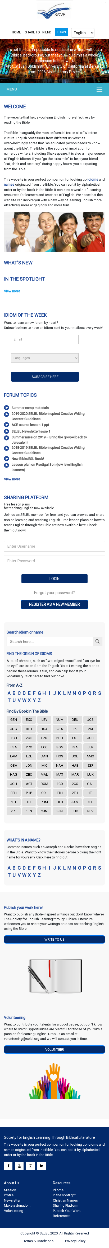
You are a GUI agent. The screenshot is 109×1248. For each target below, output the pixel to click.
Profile (8, 1195)
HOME (16, 32)
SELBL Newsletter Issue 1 (31, 431)
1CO (60, 784)
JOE (75, 756)
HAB (75, 765)
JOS (90, 720)
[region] (54, 61)
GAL (90, 784)
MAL (44, 774)
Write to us (54, 939)
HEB (60, 802)
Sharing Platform (65, 1205)
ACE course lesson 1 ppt (30, 425)
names (9, 184)
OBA (13, 765)
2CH (29, 738)
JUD (75, 811)
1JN (29, 811)
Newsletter (12, 1200)
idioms (93, 179)
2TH (75, 793)
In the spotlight (64, 1195)
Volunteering (13, 1211)
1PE (90, 802)
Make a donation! (17, 1205)
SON (59, 747)
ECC (44, 747)
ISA (75, 747)
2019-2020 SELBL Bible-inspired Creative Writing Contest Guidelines (48, 416)
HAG (13, 774)
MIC (44, 765)
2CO (75, 784)
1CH (14, 738)
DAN (44, 756)
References (61, 1216)
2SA (60, 729)
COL (44, 793)
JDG (13, 729)
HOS (59, 756)
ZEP (90, 765)
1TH (60, 793)
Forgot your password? (54, 592)
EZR (44, 738)
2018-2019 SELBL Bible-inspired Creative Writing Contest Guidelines (48, 450)
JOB (90, 738)
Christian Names (65, 1200)
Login (61, 32)
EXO (29, 720)
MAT (59, 774)
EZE (29, 756)
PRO (29, 747)
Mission (10, 1190)
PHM (44, 802)
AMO (90, 756)
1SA (44, 729)
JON (29, 765)
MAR (75, 774)
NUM (59, 720)
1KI (75, 729)
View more (12, 291)
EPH (14, 793)
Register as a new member (54, 604)
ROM (44, 784)
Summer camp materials (30, 408)
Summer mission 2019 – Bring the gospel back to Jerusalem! (49, 439)
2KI (90, 729)
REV (90, 811)
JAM (75, 802)
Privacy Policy (75, 1241)
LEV (44, 720)
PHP (29, 793)
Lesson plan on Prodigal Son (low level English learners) (47, 467)
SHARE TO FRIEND (38, 32)
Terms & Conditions (38, 1241)
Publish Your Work (67, 1211)
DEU (75, 720)
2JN (44, 811)
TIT (29, 802)
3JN (60, 811)
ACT (29, 784)
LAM (13, 756)
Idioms (58, 1190)
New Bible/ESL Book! (28, 459)
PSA (14, 747)
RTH (29, 729)
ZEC (29, 774)
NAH (59, 765)
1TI (90, 793)
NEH (59, 738)
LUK (90, 774)
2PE (13, 811)
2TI (13, 802)
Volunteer (54, 1049)
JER (90, 747)
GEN (13, 720)
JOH (13, 784)
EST (75, 738)
